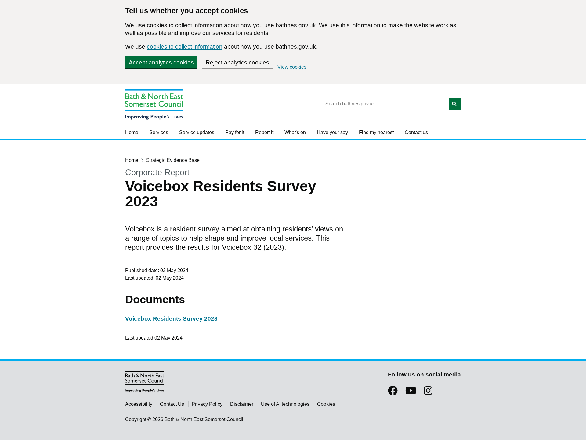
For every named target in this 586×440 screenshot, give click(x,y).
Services (158, 132)
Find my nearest (376, 132)
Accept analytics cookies (161, 62)
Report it (264, 132)
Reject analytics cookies (237, 62)
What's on (295, 132)
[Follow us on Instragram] (428, 392)
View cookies (291, 67)
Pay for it (234, 132)
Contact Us (172, 404)
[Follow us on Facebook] (393, 392)
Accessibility (138, 404)
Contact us (416, 132)
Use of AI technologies (285, 404)
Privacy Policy (207, 404)
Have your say (332, 132)
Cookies (326, 404)
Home (131, 132)
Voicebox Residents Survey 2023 (171, 318)
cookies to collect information (184, 46)
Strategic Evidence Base (173, 160)
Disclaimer (241, 404)
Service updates (196, 132)
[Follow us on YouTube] (410, 392)
